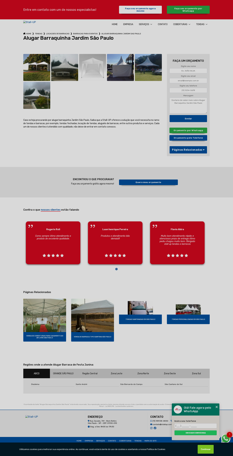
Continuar (205, 449)
